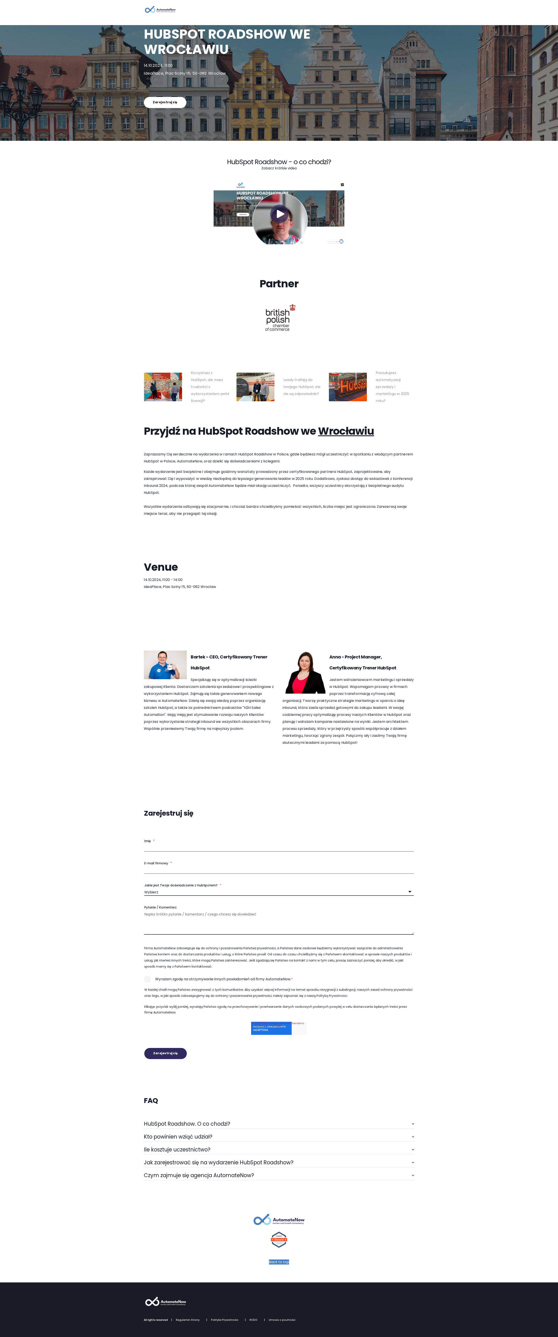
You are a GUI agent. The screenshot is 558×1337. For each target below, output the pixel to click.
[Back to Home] (160, 11)
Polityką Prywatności (331, 996)
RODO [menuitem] (253, 1320)
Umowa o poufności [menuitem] (282, 1320)
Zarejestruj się (165, 102)
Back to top (279, 1262)
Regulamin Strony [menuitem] (188, 1320)
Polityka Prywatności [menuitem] (224, 1320)
